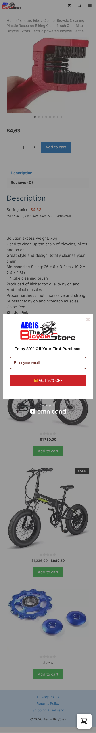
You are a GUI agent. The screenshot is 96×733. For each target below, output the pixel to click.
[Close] (88, 319)
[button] (84, 721)
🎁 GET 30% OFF (48, 380)
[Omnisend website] (48, 409)
